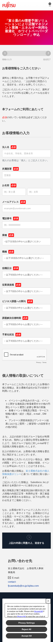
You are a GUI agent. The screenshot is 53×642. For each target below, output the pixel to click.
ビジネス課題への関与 (14, 301)
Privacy (38, 362)
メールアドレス (10, 202)
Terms (44, 362)
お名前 (5, 185)
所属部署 (7, 169)
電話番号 (7, 218)
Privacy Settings (26, 623)
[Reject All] (21, 617)
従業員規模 (8, 284)
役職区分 (7, 268)
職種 (4, 251)
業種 (4, 235)
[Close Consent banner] (48, 601)
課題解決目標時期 (11, 318)
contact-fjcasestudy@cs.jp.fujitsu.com (23, 584)
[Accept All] (38, 611)
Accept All (26, 636)
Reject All (26, 629)
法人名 (5, 147)
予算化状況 (8, 334)
